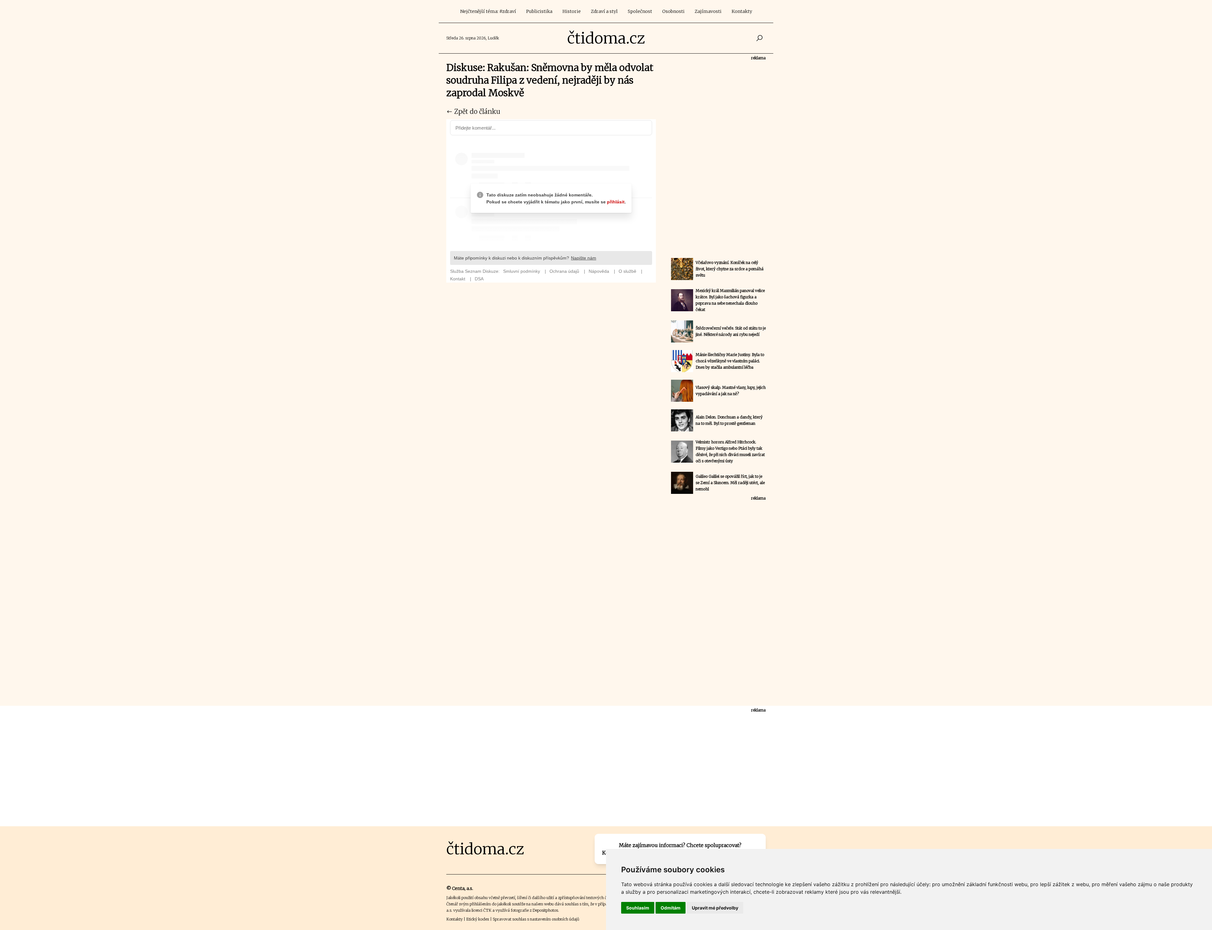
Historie (571, 11)
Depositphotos (545, 910)
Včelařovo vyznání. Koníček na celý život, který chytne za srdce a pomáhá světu (729, 269)
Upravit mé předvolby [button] (715, 907)
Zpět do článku (476, 111)
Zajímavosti (708, 11)
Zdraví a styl (604, 11)
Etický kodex (477, 919)
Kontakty (742, 11)
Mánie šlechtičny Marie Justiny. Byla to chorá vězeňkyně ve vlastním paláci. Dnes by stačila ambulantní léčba (730, 361)
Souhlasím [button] (637, 907)
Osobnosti (673, 11)
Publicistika (539, 11)
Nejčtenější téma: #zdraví (488, 11)
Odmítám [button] (670, 907)
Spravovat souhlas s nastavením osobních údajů (536, 919)
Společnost (640, 11)
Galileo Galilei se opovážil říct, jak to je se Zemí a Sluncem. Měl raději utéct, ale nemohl (730, 482)
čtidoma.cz (606, 38)
